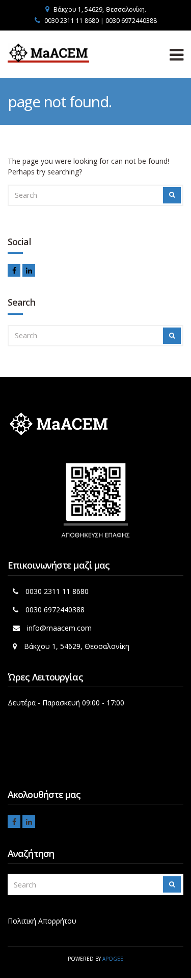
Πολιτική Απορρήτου (42, 921)
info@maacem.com (59, 628)
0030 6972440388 (55, 609)
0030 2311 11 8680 (57, 591)
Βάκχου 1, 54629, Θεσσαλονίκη (76, 646)
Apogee (112, 958)
